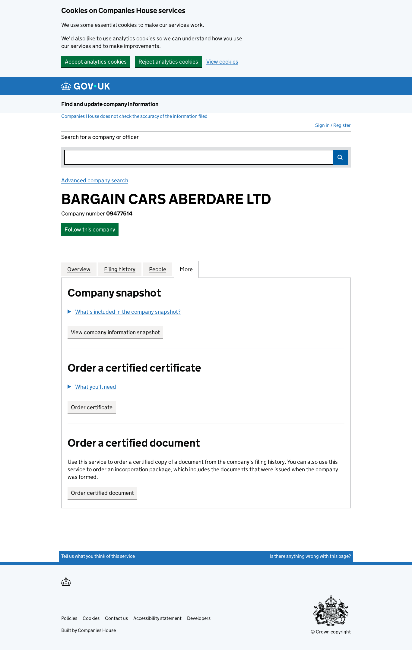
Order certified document (102, 492)
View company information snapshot (117, 332)
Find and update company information (110, 104)
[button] (124, 312)
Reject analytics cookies (168, 61)
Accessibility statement (157, 618)
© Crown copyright (331, 632)
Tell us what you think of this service (98, 556)
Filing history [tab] (119, 269)
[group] (206, 312)
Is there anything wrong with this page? (310, 556)
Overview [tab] (78, 269)
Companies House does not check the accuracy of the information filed (134, 116)
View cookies (222, 61)
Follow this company (90, 229)
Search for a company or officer (100, 136)
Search (340, 157)
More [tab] (186, 269)
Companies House (97, 630)
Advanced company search (94, 180)
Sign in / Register (333, 125)
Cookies (91, 618)
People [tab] (157, 269)
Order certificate (92, 407)
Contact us (116, 618)
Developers (199, 618)
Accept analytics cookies (96, 61)
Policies (69, 618)
